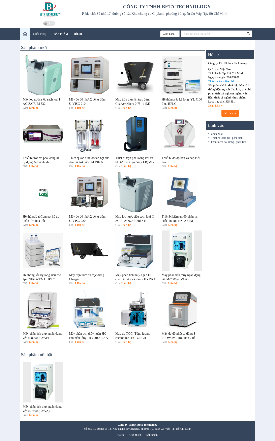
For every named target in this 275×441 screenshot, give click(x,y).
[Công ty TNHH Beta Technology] (49, 10)
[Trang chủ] (25, 34)
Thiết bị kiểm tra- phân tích (227, 137)
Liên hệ (231, 113)
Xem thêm (214, 105)
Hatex (120, 434)
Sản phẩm (152, 434)
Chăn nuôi (217, 133)
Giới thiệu (135, 434)
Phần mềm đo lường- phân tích (228, 142)
